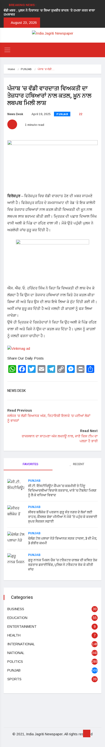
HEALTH (14, 635)
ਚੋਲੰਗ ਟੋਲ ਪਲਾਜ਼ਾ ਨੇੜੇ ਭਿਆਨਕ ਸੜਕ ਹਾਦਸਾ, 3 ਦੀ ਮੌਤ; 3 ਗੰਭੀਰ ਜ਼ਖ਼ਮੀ (62, 541)
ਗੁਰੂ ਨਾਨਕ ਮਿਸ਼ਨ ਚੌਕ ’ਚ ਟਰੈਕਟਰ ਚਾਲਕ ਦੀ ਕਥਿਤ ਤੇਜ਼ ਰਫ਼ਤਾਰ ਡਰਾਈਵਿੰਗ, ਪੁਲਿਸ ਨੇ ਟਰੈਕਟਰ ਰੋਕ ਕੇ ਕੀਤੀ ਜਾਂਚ (62, 565)
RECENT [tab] (78, 464)
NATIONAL (15, 653)
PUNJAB (26, 69)
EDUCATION (17, 618)
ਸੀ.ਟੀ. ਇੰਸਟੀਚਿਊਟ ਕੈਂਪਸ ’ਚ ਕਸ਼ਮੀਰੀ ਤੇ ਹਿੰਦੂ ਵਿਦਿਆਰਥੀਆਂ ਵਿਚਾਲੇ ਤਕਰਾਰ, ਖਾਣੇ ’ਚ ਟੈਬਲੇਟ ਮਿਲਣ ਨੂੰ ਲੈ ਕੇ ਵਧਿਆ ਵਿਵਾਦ (62, 490)
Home (11, 69)
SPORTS (14, 679)
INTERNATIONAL (21, 644)
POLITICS (15, 662)
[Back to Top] (86, 734)
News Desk (15, 114)
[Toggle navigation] (7, 50)
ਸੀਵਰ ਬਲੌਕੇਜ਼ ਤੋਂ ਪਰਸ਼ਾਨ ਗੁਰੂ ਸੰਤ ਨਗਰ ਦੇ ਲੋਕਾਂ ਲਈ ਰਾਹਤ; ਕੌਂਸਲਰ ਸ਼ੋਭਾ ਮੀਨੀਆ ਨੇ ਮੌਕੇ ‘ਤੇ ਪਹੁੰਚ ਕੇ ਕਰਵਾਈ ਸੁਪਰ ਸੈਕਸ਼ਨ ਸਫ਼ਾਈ (62, 517)
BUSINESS (15, 609)
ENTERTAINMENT (22, 626)
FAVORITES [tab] (30, 464)
